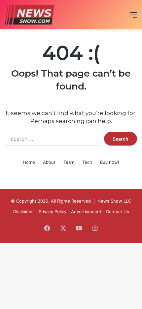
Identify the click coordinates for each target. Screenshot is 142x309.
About (49, 162)
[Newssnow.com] (29, 15)
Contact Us (117, 211)
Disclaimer (23, 211)
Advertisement (86, 211)
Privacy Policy (52, 211)
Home (29, 162)
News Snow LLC (114, 201)
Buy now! (109, 162)
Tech (87, 162)
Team (68, 162)
